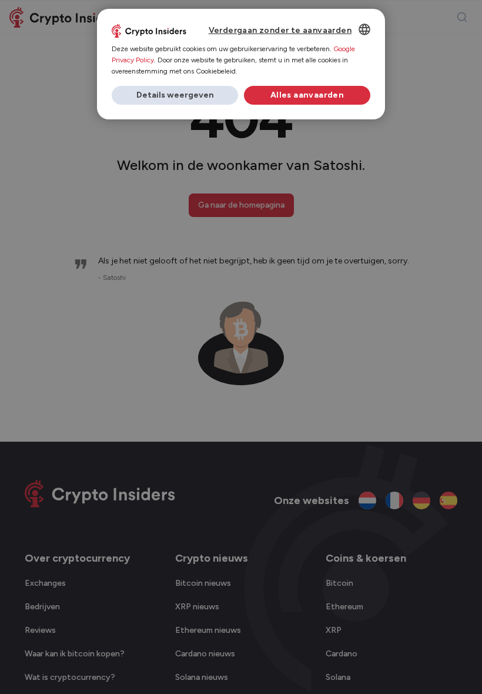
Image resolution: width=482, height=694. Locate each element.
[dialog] (241, 64)
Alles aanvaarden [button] (307, 95)
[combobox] (364, 29)
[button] (175, 95)
